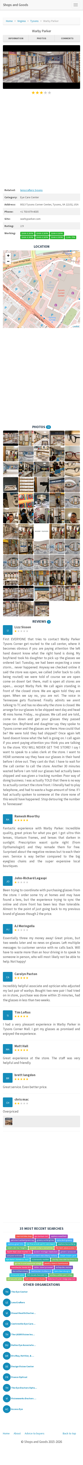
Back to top (69, 1433)
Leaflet (76, 326)
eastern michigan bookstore (46, 1252)
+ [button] (8, 255)
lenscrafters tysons (31, 190)
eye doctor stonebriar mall (17, 1259)
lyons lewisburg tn (62, 1271)
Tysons (34, 21)
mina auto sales (17, 1275)
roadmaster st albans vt (41, 1271)
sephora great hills (16, 1244)
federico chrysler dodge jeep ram (61, 1279)
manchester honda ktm (21, 1267)
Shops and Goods (15, 5)
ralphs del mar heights (17, 1248)
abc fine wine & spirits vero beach (41, 1244)
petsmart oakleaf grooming (22, 1240)
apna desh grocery (64, 1240)
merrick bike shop (24, 1236)
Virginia (21, 21)
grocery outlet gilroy (45, 1240)
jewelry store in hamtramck (56, 1263)
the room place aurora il (66, 1248)
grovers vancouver (68, 1252)
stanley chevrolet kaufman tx (64, 1259)
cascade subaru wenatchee (41, 1248)
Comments (67, 38)
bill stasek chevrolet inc (37, 1275)
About (17, 1433)
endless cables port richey (61, 1275)
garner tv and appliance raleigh (28, 1263)
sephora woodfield (59, 1236)
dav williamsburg (20, 1271)
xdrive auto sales (15, 1279)
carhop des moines (64, 1267)
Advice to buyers (34, 1433)
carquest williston (15, 1256)
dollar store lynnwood (43, 1267)
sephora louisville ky (66, 1244)
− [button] (8, 261)
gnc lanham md (41, 1236)
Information (15, 38)
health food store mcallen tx (19, 1252)
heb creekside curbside (35, 1279)
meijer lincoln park (68, 1256)
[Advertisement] (41, 141)
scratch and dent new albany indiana (41, 1256)
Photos (41, 38)
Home (9, 21)
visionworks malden (40, 1259)
